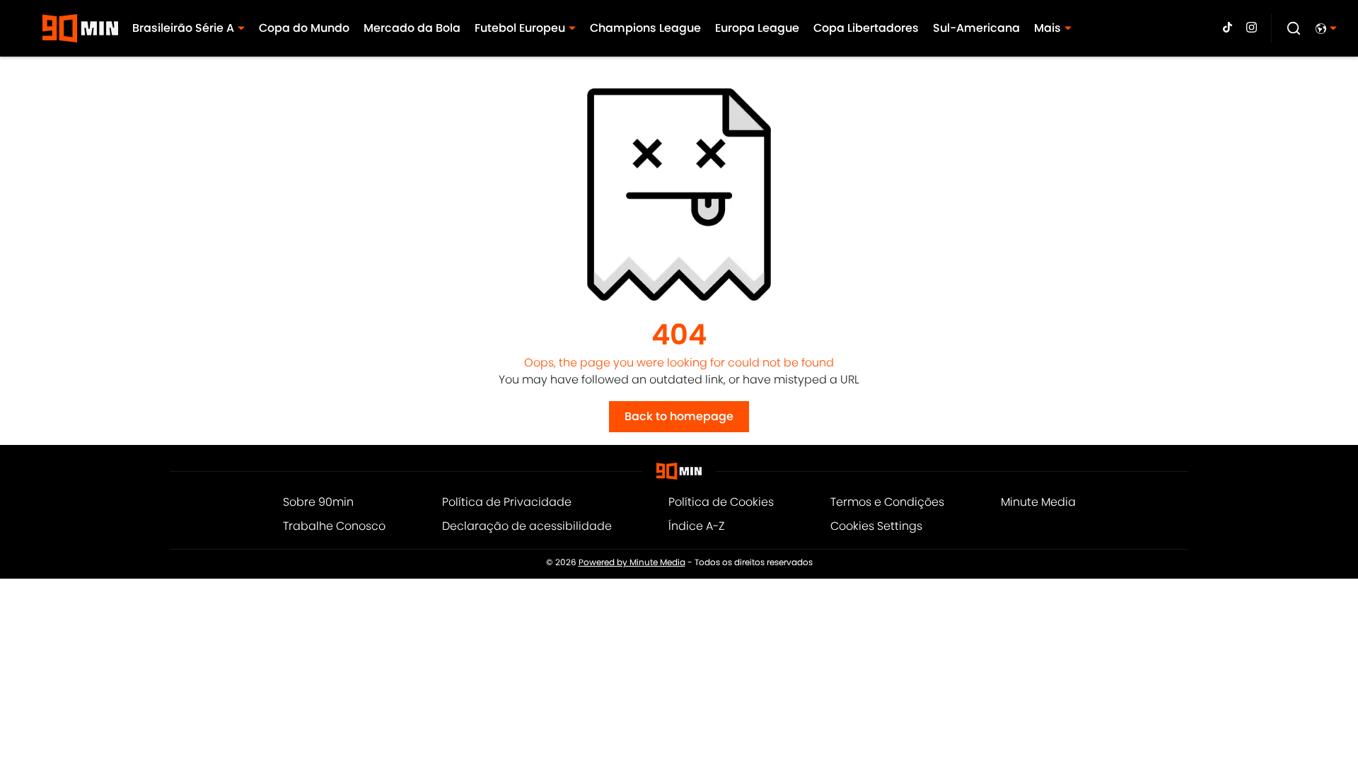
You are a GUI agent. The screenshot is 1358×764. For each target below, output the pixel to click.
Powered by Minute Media (632, 562)
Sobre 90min (318, 502)
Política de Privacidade (506, 502)
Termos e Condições (887, 502)
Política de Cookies (721, 502)
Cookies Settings (876, 526)
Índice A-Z (696, 526)
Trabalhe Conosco (334, 526)
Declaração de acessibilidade (527, 526)
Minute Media (1038, 502)
